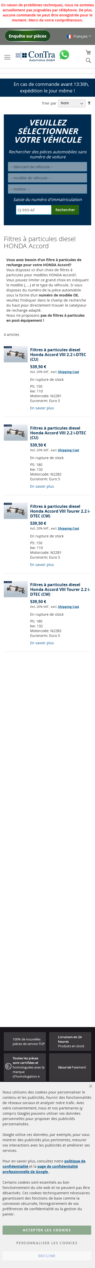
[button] (79, 36)
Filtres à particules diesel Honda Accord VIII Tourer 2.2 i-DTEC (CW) (60, 511)
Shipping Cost (68, 372)
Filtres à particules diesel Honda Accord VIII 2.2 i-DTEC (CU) (58, 354)
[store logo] (35, 56)
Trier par (49, 103)
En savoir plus (42, 408)
